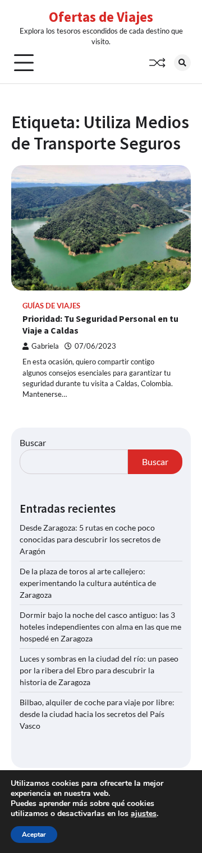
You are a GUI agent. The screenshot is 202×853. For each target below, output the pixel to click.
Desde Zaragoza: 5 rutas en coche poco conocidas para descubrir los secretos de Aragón (90, 539)
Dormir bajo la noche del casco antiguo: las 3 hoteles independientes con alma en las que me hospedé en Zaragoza (100, 626)
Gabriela (45, 346)
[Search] (182, 62)
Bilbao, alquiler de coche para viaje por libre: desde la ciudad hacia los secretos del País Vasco (97, 713)
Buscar (33, 442)
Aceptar (34, 834)
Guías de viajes (51, 306)
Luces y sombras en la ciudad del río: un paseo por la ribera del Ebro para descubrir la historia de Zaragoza (99, 670)
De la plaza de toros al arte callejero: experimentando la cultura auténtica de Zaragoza (88, 582)
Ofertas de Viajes (101, 17)
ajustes (144, 814)
